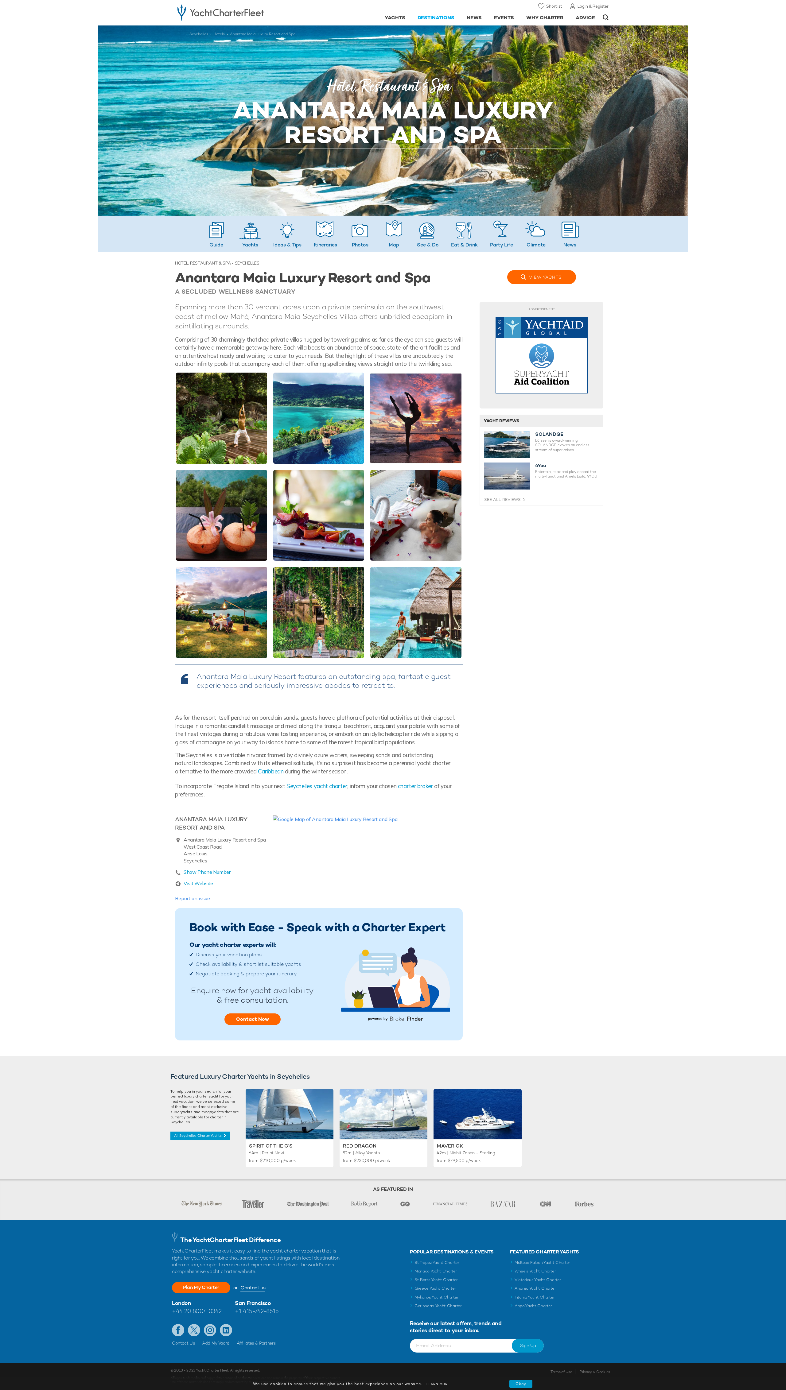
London (181, 1303)
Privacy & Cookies (595, 1371)
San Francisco (253, 1303)
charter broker (415, 786)
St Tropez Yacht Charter (436, 1262)
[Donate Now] (542, 355)
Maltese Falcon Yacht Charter (542, 1262)
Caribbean (271, 771)
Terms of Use (561, 1371)
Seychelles (198, 34)
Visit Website (198, 883)
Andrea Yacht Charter (535, 1288)
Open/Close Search (606, 17)
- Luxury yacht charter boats (239, 12)
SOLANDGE (549, 434)
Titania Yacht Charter (534, 1297)
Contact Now (252, 1019)
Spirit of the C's (271, 1146)
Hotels (219, 34)
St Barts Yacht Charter (436, 1279)
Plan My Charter (201, 1287)
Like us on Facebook (178, 1330)
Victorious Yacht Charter (538, 1279)
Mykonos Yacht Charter (436, 1297)
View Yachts (545, 277)
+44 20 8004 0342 (197, 1310)
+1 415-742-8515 (256, 1310)
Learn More (438, 1384)
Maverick (450, 1146)
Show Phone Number (207, 872)
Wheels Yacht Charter (535, 1271)
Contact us (252, 1287)
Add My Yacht (215, 1343)
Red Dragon (359, 1146)
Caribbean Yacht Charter (438, 1305)
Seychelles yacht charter (316, 786)
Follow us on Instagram (210, 1330)
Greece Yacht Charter (435, 1288)
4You (540, 465)
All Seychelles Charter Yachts (198, 1135)
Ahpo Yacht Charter (533, 1305)
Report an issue (192, 898)
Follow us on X (194, 1330)
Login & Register (593, 6)
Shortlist (554, 6)
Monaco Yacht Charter (435, 1271)
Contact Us (183, 1343)
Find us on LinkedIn (226, 1330)
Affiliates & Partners (256, 1343)
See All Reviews (502, 499)
